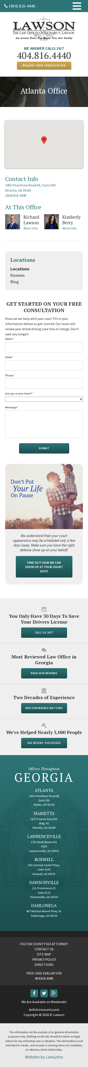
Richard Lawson (31, 220)
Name (10, 339)
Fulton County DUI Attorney (44, 944)
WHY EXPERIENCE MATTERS (44, 708)
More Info (30, 228)
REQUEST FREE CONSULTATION (44, 65)
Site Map (44, 954)
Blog (14, 281)
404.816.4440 (44, 55)
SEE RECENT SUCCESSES (44, 743)
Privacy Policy (44, 959)
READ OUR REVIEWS (44, 673)
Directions (44, 964)
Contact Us (44, 949)
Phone (10, 375)
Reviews (17, 275)
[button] (44, 140)
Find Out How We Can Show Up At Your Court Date (44, 566)
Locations (22, 259)
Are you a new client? (19, 393)
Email (9, 357)
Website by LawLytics (44, 1056)
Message (12, 407)
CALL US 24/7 (44, 632)
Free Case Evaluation (44, 973)
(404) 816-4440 (22, 6)
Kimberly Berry (71, 220)
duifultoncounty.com (44, 1009)
